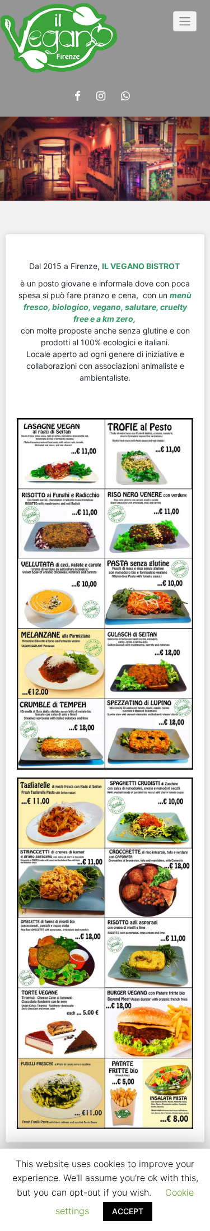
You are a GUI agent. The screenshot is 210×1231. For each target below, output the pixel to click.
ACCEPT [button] (127, 1211)
